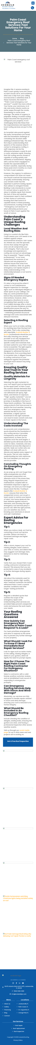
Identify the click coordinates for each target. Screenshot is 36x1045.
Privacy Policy (18, 1040)
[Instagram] (13, 983)
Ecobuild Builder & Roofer (17, 333)
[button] (32, 3)
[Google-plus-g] (20, 983)
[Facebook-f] (16, 983)
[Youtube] (23, 983)
